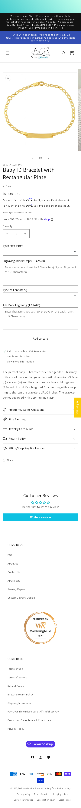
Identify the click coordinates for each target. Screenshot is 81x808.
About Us (13, 563)
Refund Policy (16, 686)
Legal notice (64, 800)
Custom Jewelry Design (21, 597)
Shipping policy (60, 794)
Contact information (23, 800)
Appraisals (14, 580)
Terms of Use (15, 668)
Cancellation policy (46, 800)
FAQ (10, 555)
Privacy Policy (16, 728)
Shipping (7, 212)
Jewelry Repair (16, 589)
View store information (20, 361)
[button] (7, 53)
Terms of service (41, 794)
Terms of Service (17, 677)
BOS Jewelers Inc (26, 788)
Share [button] (10, 460)
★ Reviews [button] (77, 407)
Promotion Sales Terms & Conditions (29, 720)
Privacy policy (23, 794)
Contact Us (14, 572)
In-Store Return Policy (20, 694)
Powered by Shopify (44, 788)
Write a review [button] (40, 517)
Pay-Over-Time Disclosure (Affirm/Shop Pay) (34, 711)
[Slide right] (49, 158)
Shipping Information (20, 703)
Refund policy (63, 788)
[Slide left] (32, 158)
